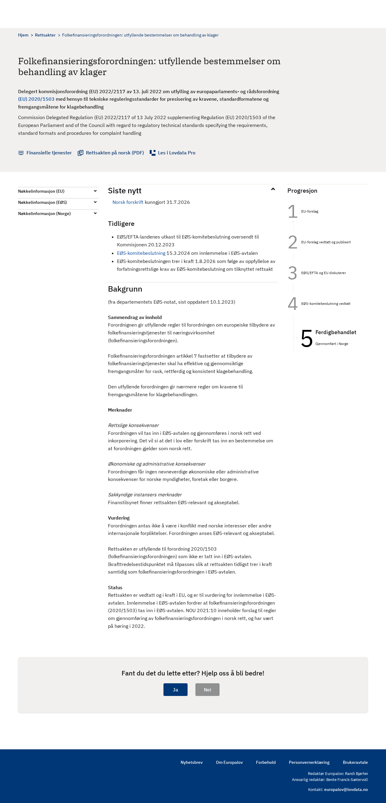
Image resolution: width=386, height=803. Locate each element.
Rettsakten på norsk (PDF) (115, 153)
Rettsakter (45, 35)
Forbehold (266, 762)
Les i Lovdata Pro (176, 153)
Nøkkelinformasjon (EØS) (42, 202)
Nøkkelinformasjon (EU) (41, 191)
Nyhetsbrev (192, 762)
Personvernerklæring (309, 762)
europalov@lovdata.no (346, 789)
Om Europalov (229, 762)
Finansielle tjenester (49, 153)
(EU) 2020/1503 (36, 99)
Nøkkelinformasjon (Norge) (44, 213)
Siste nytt (124, 190)
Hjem (23, 35)
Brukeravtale (355, 762)
